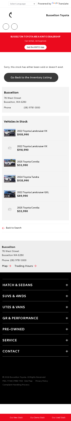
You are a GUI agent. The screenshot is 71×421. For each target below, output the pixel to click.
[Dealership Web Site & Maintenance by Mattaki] (8, 391)
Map (5, 265)
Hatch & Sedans (17, 284)
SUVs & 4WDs (14, 295)
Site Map (28, 380)
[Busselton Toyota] (7, 15)
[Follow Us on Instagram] (10, 367)
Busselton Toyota (57, 14)
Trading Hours (24, 265)
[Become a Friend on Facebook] (4, 367)
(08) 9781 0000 (32, 107)
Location (14, 25)
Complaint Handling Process (15, 384)
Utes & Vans (13, 306)
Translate (63, 3)
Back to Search (13, 227)
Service (9, 340)
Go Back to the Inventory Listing (31, 77)
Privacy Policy (42, 380)
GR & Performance (20, 317)
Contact (11, 351)
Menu (66, 25)
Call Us (6, 25)
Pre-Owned (13, 329)
